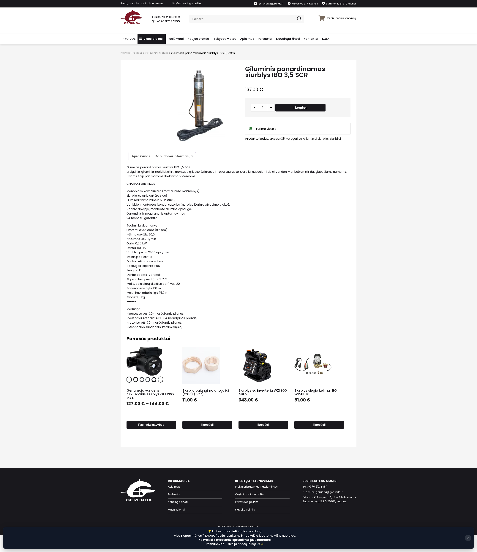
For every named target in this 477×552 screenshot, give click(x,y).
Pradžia (125, 53)
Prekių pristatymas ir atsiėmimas (142, 3)
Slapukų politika (245, 509)
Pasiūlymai (176, 39)
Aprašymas (141, 156)
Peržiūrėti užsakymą (341, 18)
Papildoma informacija (174, 156)
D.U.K (326, 39)
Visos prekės (153, 39)
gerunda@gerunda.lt (271, 3)
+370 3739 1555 (168, 21)
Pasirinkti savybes (151, 424)
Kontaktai (311, 39)
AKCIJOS (129, 39)
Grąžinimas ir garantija (186, 3)
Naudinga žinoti (288, 39)
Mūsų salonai (176, 509)
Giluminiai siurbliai (156, 53)
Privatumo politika (246, 502)
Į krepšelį (300, 108)
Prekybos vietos (224, 39)
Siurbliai (137, 53)
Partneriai (265, 39)
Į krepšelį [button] (207, 424)
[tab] (141, 156)
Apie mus (247, 39)
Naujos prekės (198, 39)
